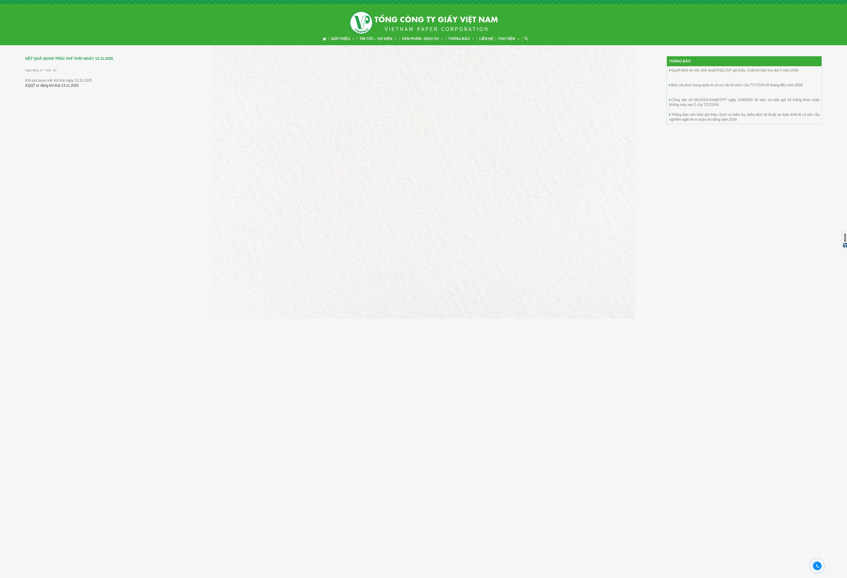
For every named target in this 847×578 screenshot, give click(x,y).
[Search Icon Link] (526, 38)
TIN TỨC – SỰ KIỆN (376, 39)
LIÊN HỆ (486, 39)
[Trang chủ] (324, 39)
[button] (352, 39)
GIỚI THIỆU (340, 39)
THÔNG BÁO (459, 39)
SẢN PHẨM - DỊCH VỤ (420, 39)
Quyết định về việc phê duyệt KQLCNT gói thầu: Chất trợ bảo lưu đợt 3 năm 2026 (734, 70)
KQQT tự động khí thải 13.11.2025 (52, 85)
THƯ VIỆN (506, 39)
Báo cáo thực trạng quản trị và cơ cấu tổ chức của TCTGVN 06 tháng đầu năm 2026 (737, 85)
